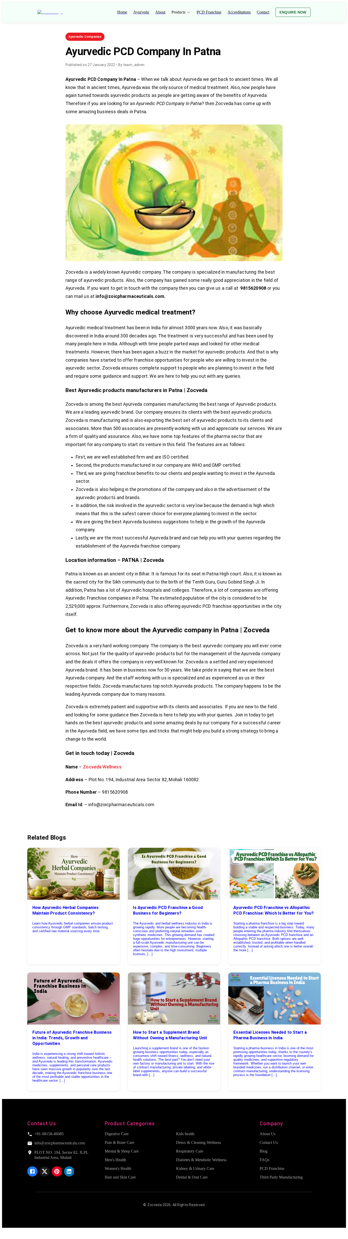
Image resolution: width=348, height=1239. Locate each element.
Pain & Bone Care (119, 1142)
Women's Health (118, 1168)
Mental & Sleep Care (122, 1151)
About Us (267, 1134)
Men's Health (115, 1160)
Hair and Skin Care (120, 1177)
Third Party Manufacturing (281, 1177)
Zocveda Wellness (102, 766)
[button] (84, 37)
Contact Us (269, 1142)
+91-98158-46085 (49, 1134)
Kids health (185, 1134)
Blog (263, 1151)
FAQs (264, 1160)
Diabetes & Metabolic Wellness (201, 1160)
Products (178, 12)
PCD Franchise (272, 1168)
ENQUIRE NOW (292, 12)
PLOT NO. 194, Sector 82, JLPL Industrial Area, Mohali (61, 1155)
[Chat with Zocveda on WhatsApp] (6, 1234)
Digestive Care (117, 1134)
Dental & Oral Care (192, 1177)
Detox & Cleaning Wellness (198, 1142)
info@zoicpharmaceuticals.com (59, 1143)
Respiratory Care (189, 1151)
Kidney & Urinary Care (195, 1168)
